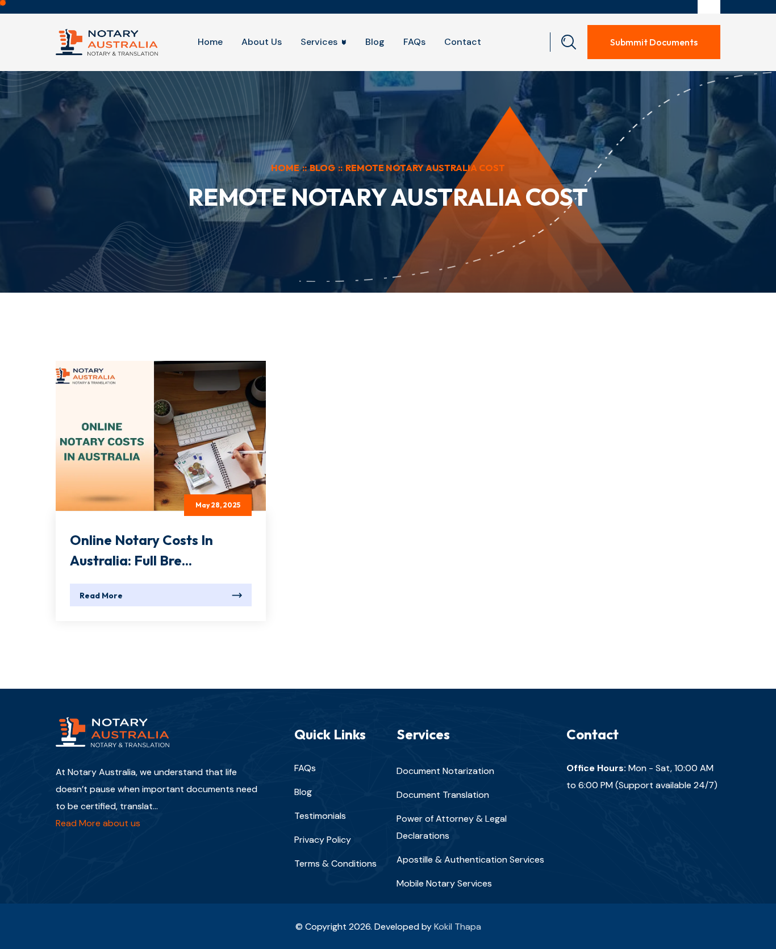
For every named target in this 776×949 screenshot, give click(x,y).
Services (319, 42)
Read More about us (98, 824)
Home (210, 42)
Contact (462, 42)
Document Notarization (445, 771)
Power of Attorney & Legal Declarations (452, 827)
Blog (375, 42)
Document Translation (443, 795)
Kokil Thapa (457, 927)
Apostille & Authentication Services (470, 859)
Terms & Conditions (335, 863)
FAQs (414, 42)
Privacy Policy (322, 840)
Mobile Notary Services (444, 883)
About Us (261, 42)
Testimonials (320, 816)
